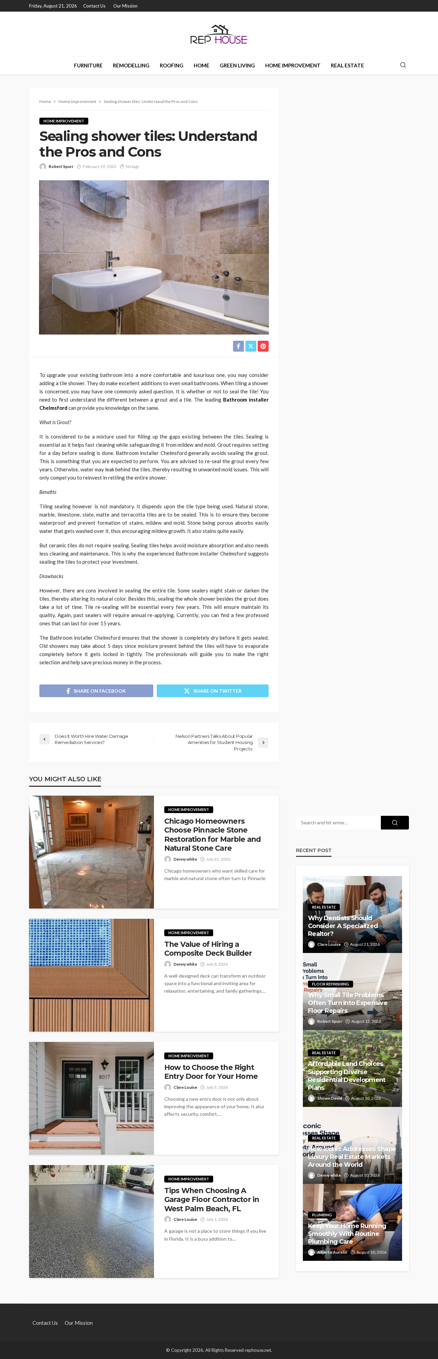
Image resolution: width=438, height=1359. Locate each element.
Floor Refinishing (330, 984)
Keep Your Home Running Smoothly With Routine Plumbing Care (347, 1234)
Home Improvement (293, 65)
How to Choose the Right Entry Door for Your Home (211, 1072)
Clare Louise (185, 1087)
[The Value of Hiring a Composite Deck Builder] (91, 975)
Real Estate (347, 65)
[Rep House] (219, 33)
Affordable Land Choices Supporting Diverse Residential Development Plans (346, 1076)
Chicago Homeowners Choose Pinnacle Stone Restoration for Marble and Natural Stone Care (212, 834)
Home (201, 65)
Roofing (171, 65)
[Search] (403, 65)
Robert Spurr (61, 166)
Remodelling (131, 65)
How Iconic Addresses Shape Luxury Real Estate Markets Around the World (352, 1157)
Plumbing (322, 1215)
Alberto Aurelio (332, 1252)
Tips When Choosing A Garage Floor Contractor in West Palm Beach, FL (211, 1199)
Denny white (185, 859)
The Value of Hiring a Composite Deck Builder (208, 948)
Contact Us (94, 6)
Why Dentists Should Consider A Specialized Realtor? (343, 926)
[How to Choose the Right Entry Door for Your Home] (91, 1098)
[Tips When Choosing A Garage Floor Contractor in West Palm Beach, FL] (91, 1221)
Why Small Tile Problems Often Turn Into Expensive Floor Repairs (347, 1003)
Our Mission (125, 6)
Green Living (237, 65)
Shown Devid (329, 1098)
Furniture (88, 65)
